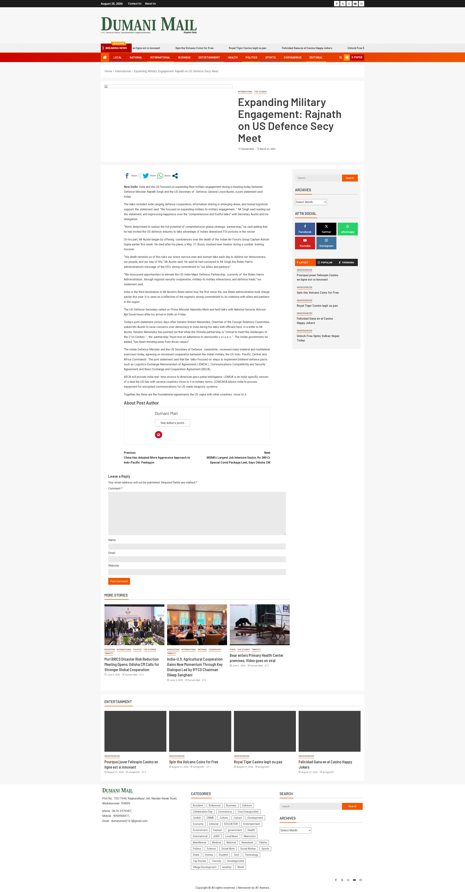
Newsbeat (247, 842)
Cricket (197, 817)
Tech (236, 854)
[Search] (340, 57)
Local (118, 57)
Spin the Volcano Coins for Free (175, 48)
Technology (215, 650)
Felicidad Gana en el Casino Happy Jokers (288, 48)
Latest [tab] (303, 262)
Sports (270, 57)
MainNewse (199, 842)
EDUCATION (109, 650)
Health (233, 57)
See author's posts (172, 423)
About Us (150, 3)
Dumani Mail (247, 149)
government (235, 830)
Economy (198, 823)
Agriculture (173, 650)
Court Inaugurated (248, 811)
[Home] (105, 57)
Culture (224, 817)
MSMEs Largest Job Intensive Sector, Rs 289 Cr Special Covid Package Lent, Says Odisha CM (238, 457)
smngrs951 (134, 772)
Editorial (316, 57)
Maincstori (250, 836)
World (240, 867)
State (233, 650)
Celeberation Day (203, 811)
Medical (216, 842)
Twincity (108, 653)
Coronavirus (293, 57)
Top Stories (260, 92)
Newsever (244, 887)
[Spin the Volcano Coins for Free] (200, 731)
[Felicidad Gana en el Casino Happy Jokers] (330, 731)
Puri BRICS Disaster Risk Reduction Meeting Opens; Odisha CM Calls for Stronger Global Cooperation (131, 664)
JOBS (216, 836)
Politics (251, 57)
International (160, 57)
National (136, 57)
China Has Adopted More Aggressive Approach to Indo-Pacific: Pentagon (157, 457)
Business (184, 57)
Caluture (247, 805)
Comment (115, 488)
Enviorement (200, 830)
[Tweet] (149, 176)
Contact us (134, 3)
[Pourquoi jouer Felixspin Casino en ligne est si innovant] (135, 731)
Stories (209, 854)
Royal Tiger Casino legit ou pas (228, 48)
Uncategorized (304, 270)
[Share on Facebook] (130, 176)
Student (223, 854)
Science (211, 848)
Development (255, 817)
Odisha (263, 842)
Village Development (205, 867)
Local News (231, 836)
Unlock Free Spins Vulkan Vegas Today (352, 48)
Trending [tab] (348, 262)
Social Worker (248, 848)
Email (111, 553)
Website (113, 565)
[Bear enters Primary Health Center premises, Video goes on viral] (260, 624)
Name (112, 540)
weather (227, 867)
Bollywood (215, 805)
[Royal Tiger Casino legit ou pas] (265, 731)
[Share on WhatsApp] (163, 176)
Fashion (217, 830)
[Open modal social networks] (175, 176)
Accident (198, 805)
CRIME (210, 817)
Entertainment (209, 57)
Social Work (228, 848)
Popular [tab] (326, 262)
